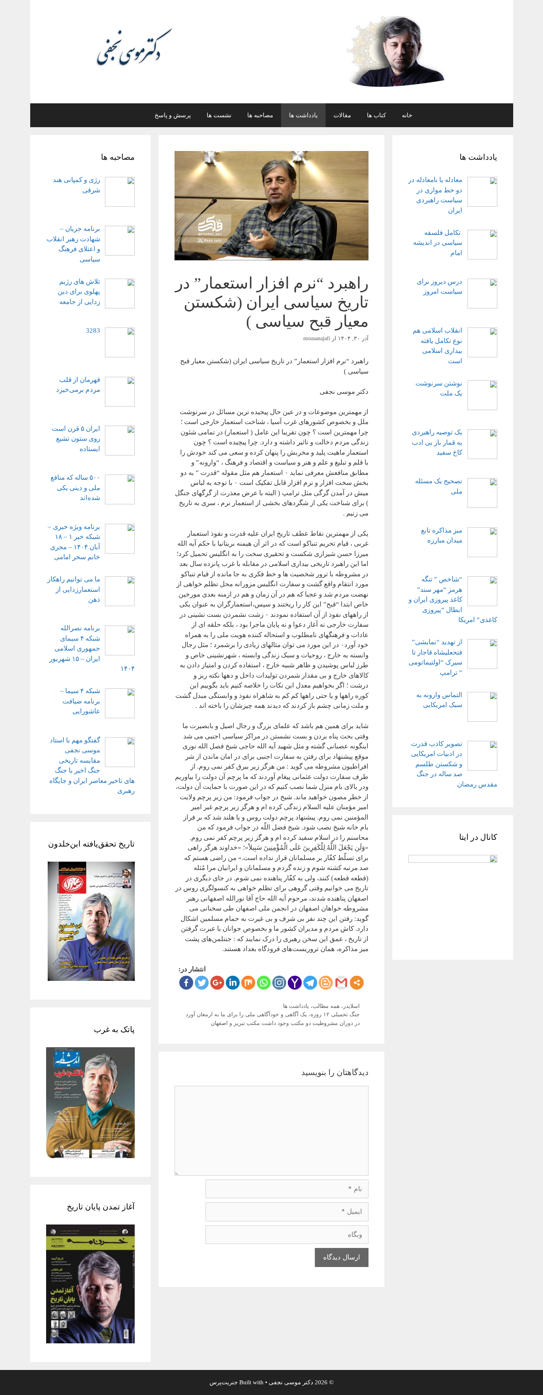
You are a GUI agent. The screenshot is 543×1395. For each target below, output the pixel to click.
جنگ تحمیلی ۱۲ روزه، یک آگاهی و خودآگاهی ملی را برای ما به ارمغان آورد (273, 1014)
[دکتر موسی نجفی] (271, 51)
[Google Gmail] (341, 983)
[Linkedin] (233, 983)
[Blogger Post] (326, 983)
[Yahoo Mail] (295, 983)
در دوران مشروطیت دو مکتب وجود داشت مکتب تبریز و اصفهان (285, 1023)
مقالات (342, 115)
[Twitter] (202, 983)
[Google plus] (217, 983)
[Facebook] (186, 983)
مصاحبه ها (260, 115)
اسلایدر (351, 1006)
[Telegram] (310, 983)
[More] (357, 983)
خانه (407, 115)
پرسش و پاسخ (173, 115)
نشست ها (219, 115)
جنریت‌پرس (223, 1382)
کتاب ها (376, 115)
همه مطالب (325, 1006)
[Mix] (248, 983)
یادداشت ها (303, 115)
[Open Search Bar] (134, 115)
